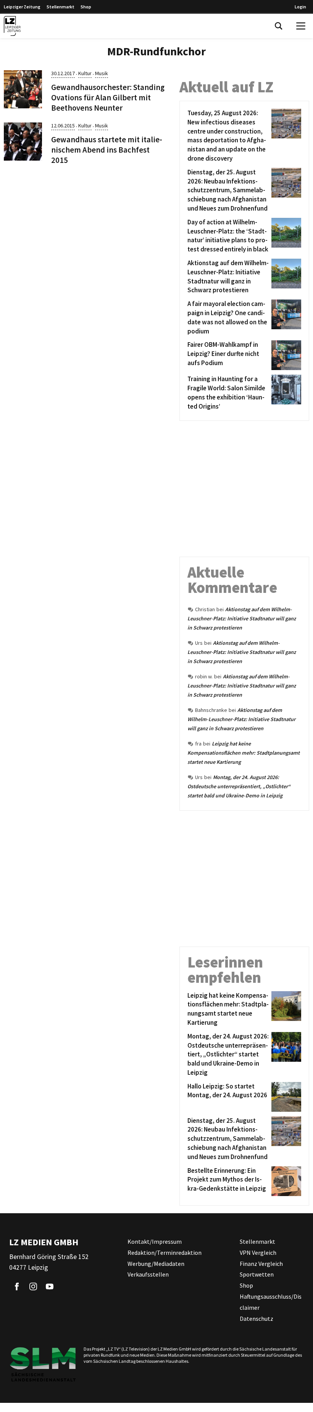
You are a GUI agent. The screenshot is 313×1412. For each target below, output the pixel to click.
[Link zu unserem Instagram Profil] (33, 1286)
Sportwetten (257, 1274)
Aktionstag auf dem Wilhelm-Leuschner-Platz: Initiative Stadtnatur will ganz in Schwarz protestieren (241, 618)
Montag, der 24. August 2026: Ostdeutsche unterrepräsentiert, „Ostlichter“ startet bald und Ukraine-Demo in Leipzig (238, 786)
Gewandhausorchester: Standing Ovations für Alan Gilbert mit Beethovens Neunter (108, 97)
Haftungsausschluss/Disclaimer (271, 1302)
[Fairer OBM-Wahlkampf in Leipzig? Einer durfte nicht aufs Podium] (285, 355)
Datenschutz (256, 1318)
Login (300, 7)
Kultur (85, 73)
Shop (86, 7)
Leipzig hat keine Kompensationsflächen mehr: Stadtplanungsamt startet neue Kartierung (243, 752)
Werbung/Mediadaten (155, 1263)
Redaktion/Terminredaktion (164, 1252)
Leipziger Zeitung (22, 7)
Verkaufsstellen (148, 1274)
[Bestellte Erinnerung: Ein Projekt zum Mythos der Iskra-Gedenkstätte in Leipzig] (285, 1181)
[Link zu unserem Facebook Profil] (16, 1286)
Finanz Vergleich (261, 1263)
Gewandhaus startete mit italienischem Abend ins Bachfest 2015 (106, 150)
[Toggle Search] (279, 26)
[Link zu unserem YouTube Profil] (49, 1286)
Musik (101, 73)
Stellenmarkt (60, 7)
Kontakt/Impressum (154, 1241)
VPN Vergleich (258, 1252)
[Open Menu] (301, 26)
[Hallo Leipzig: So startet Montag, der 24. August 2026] (285, 1097)
